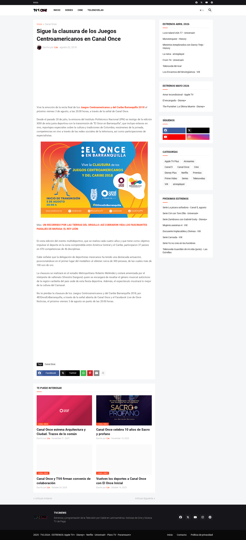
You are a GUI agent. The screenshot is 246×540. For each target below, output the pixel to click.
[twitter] (201, 2)
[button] (202, 10)
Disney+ (80, 534)
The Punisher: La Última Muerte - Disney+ (184, 106)
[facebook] (196, 2)
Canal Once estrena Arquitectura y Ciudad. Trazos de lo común (61, 432)
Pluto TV (111, 534)
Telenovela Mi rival (172, 66)
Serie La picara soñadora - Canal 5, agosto (184, 207)
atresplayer (179, 184)
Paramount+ (124, 534)
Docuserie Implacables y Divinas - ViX (182, 231)
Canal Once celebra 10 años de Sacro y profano (123, 432)
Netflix (184, 172)
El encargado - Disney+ (174, 100)
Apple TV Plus (172, 161)
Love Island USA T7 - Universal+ (179, 33)
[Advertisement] (94, 77)
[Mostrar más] (103, 373)
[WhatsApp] (83, 373)
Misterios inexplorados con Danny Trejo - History (183, 46)
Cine (80, 10)
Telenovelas (96, 10)
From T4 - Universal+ (173, 60)
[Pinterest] (90, 373)
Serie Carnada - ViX (172, 237)
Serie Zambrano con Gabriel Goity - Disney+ (185, 219)
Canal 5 (169, 167)
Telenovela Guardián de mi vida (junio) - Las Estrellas (185, 251)
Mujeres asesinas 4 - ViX (175, 225)
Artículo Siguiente (144, 498)
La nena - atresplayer (173, 54)
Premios (197, 172)
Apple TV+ (69, 534)
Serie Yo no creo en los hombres (179, 243)
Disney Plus (171, 172)
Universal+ (100, 534)
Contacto (182, 534)
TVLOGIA (45, 534)
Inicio (35, 2)
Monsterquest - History (174, 39)
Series (69, 10)
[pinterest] (212, 2)
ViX (166, 184)
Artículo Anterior (43, 498)
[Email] (96, 373)
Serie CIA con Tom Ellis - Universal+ (180, 213)
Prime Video (171, 178)
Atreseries (189, 161)
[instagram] (198, 137)
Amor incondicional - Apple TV (178, 94)
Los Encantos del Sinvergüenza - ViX (181, 72)
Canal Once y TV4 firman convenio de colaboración (64, 481)
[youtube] (207, 2)
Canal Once (51, 24)
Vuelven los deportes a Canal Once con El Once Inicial (121, 481)
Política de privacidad (202, 534)
